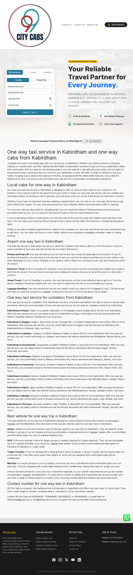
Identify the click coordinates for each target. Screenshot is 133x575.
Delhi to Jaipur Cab (44, 538)
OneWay (18, 80)
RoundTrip (42, 80)
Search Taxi (29, 112)
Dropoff (11, 89)
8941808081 (117, 24)
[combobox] (30, 86)
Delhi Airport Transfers (46, 549)
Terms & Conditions (77, 541)
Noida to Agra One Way (46, 541)
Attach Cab (92, 24)
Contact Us (79, 24)
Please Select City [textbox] (15, 87)
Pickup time (12, 102)
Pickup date (12, 95)
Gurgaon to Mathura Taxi (47, 545)
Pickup (10, 83)
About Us (67, 24)
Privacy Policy (75, 545)
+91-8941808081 (92, 141)
